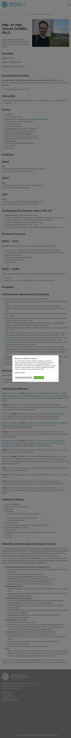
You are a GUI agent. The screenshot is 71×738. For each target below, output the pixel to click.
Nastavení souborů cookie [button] (24, 377)
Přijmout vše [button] (39, 377)
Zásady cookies (20, 372)
